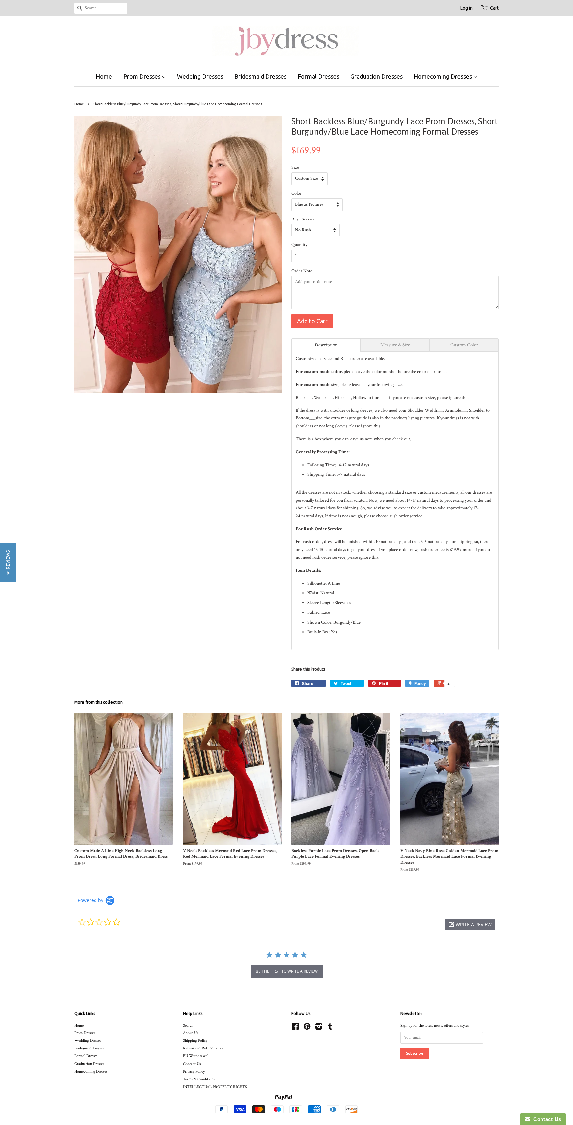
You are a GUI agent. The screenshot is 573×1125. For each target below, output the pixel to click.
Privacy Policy (194, 1071)
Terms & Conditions (199, 1079)
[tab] (326, 345)
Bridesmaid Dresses (260, 76)
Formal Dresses (318, 76)
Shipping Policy (195, 1040)
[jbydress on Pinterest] (307, 1028)
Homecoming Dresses (443, 76)
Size (295, 167)
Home (104, 76)
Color (296, 193)
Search (188, 1025)
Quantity (299, 245)
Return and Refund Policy (203, 1048)
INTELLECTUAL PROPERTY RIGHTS (215, 1086)
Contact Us (192, 1063)
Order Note (301, 271)
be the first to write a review (287, 971)
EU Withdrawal (195, 1055)
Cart (494, 8)
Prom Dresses (142, 76)
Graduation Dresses (376, 76)
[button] (470, 924)
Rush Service (303, 219)
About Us (190, 1033)
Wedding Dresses (200, 76)
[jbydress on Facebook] (295, 1028)
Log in (466, 8)
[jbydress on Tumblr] (330, 1028)
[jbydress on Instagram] (318, 1028)
